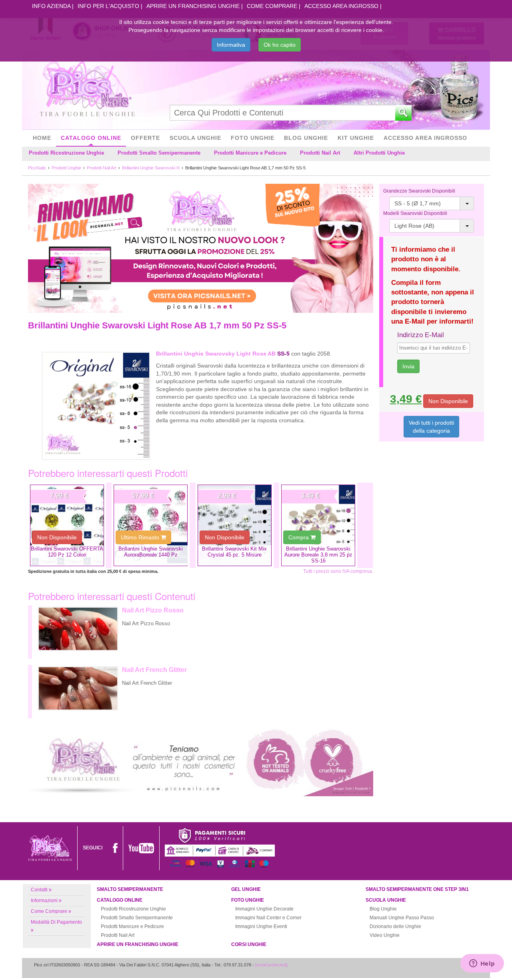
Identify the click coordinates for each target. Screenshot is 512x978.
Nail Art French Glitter (154, 669)
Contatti (39, 890)
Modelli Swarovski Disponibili (415, 213)
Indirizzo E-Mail (420, 335)
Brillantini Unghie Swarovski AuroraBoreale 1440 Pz (150, 552)
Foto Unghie (252, 138)
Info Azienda (51, 6)
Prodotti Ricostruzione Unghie (66, 153)
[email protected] (271, 964)
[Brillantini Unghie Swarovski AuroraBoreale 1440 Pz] (151, 525)
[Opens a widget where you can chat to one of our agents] (482, 964)
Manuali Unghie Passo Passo (402, 917)
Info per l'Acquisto (108, 6)
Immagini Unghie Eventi (261, 926)
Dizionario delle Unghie (395, 926)
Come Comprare (272, 6)
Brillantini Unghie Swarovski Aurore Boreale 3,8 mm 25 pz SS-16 (318, 555)
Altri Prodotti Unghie (379, 153)
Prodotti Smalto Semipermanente (159, 153)
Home (42, 138)
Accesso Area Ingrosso (341, 6)
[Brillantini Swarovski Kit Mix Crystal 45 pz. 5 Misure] (235, 525)
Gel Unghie (246, 889)
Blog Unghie (306, 138)
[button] (431, 203)
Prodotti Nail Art (320, 153)
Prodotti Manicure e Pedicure (250, 153)
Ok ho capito (280, 45)
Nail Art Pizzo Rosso (153, 610)
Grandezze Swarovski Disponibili (419, 191)
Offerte (145, 138)
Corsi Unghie (248, 944)
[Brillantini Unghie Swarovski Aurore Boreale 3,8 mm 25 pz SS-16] (318, 525)
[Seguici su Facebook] (115, 848)
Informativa (231, 45)
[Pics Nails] (87, 89)
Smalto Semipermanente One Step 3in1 (417, 889)
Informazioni (44, 900)
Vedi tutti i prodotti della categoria (431, 426)
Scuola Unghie (195, 138)
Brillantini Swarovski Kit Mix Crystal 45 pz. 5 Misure (234, 552)
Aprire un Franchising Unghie (193, 6)
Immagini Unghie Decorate (264, 909)
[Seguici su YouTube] (141, 848)
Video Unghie (385, 935)
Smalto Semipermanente (130, 889)
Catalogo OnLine (91, 138)
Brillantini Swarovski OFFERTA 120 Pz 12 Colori (67, 552)
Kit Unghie (356, 138)
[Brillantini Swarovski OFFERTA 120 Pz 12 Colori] (67, 525)
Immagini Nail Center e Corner (268, 917)
